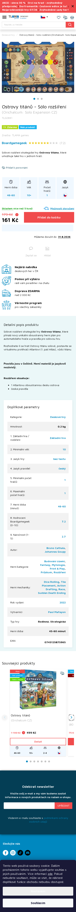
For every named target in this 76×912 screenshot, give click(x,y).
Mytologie (58, 564)
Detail (38, 741)
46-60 (62, 506)
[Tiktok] (20, 853)
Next (71, 717)
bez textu (59, 458)
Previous (4, 717)
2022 (63, 602)
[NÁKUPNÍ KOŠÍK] (72, 18)
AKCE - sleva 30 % (13, 2)
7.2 (64, 521)
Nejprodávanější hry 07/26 (19, 9)
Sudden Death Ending (52, 592)
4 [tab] (38, 761)
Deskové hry (58, 416)
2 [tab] (38, 99)
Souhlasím (38, 903)
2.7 (64, 536)
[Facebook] (5, 853)
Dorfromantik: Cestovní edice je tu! (43, 6)
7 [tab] (49, 761)
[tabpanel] (38, 67)
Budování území (54, 561)
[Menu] (4, 18)
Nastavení (38, 891)
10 (64, 449)
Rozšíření (60, 572)
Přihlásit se (63, 805)
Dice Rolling (51, 581)
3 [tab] (41, 99)
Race (61, 589)
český (62, 468)
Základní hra (58, 437)
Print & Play (57, 568)
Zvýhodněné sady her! (54, 9)
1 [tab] (34, 99)
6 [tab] (45, 761)
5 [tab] (41, 761)
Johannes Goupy (55, 551)
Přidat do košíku (49, 217)
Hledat (70, 24)
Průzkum (46, 572)
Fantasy (45, 564)
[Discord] (27, 853)
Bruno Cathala (55, 547)
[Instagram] (13, 853)
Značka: (15, 135)
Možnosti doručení (62, 208)
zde (50, 873)
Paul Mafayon (57, 612)
